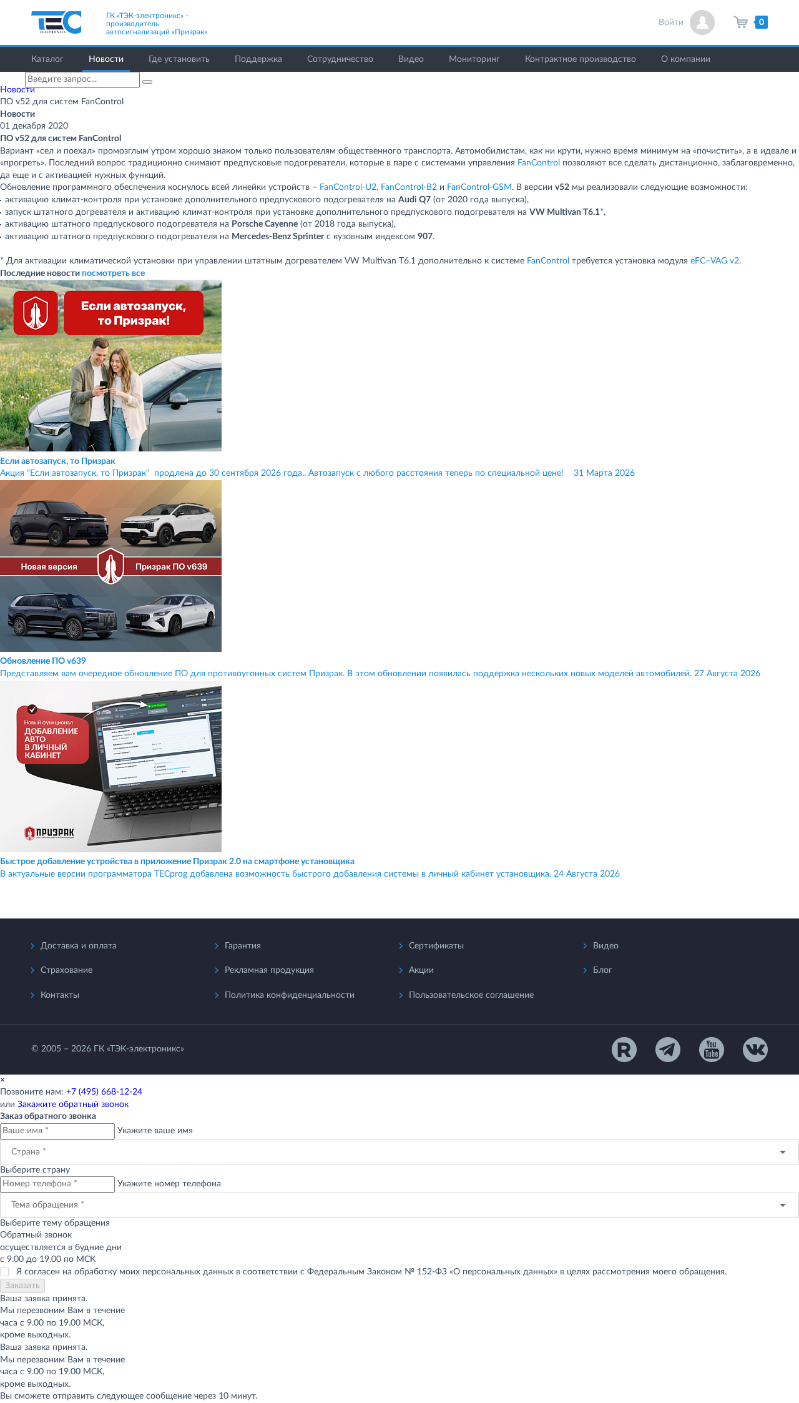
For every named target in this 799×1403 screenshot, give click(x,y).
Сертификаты (436, 946)
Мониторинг (474, 59)
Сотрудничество (340, 59)
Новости (106, 59)
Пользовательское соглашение (471, 995)
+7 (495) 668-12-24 (104, 1092)
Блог (602, 970)
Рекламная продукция (269, 970)
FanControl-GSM (479, 187)
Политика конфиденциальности (290, 995)
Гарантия (243, 946)
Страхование (66, 970)
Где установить (179, 59)
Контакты (60, 995)
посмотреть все (113, 273)
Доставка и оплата (79, 946)
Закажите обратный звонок (73, 1104)
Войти (671, 22)
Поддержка (258, 59)
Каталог (47, 59)
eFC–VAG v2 (714, 261)
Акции (421, 970)
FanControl (538, 163)
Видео (411, 59)
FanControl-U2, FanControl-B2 (378, 187)
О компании (685, 59)
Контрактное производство (580, 59)
